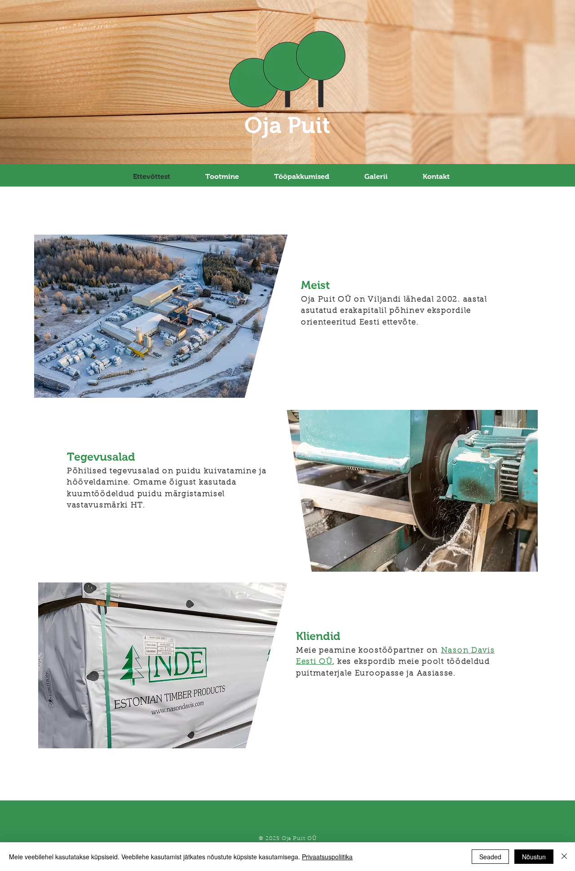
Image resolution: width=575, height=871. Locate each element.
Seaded (490, 856)
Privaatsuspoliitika (327, 856)
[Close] (564, 856)
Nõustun (534, 856)
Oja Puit (287, 125)
